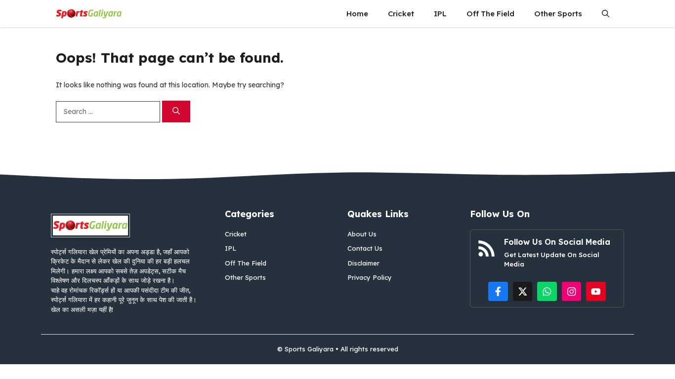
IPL (440, 13)
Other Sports (558, 13)
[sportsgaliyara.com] (89, 13)
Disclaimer (363, 263)
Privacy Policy (369, 277)
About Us (362, 234)
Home (357, 13)
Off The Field (490, 13)
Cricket (401, 13)
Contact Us (364, 248)
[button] (605, 13)
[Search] (176, 112)
